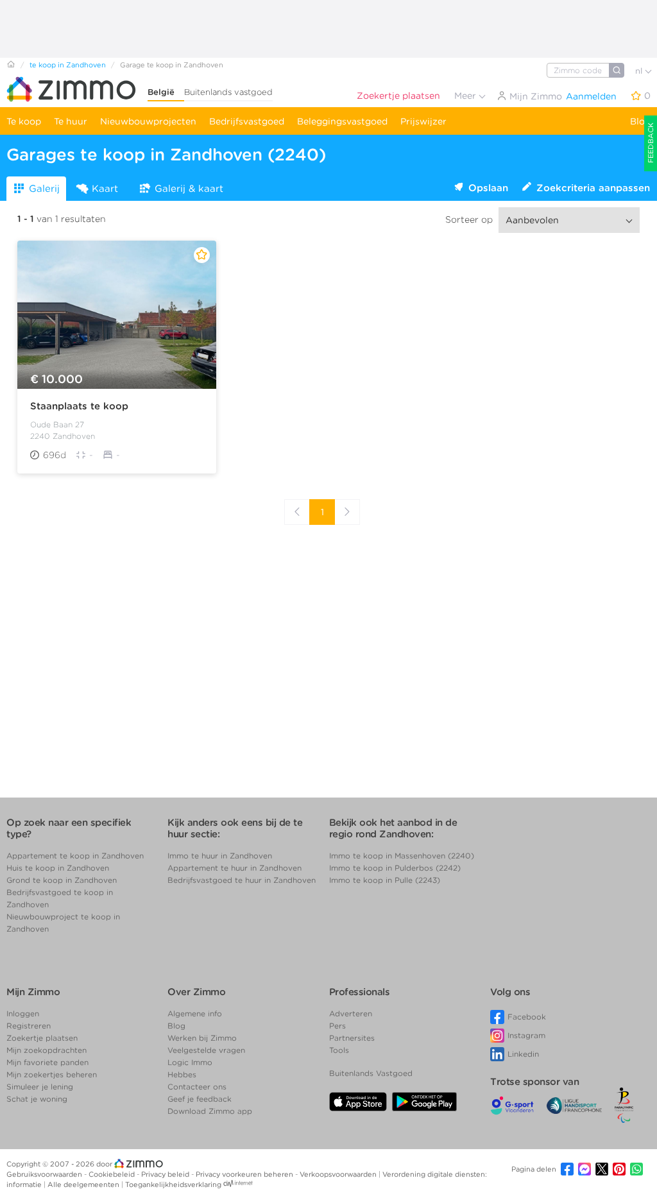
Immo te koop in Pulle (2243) (384, 880)
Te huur (70, 121)
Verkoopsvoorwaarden (339, 1174)
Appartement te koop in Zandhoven (75, 855)
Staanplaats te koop (79, 406)
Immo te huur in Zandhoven (219, 855)
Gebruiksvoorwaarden (45, 1174)
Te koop (23, 121)
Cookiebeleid (113, 1174)
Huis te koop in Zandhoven (57, 868)
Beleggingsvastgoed (342, 121)
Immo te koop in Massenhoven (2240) (401, 855)
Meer (466, 95)
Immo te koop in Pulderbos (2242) (395, 868)
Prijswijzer (423, 121)
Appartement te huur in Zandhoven (234, 868)
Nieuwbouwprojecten (148, 121)
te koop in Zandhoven (68, 64)
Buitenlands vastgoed (228, 92)
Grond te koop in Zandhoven (61, 880)
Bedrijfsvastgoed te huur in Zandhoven (241, 880)
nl (640, 71)
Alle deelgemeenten (84, 1184)
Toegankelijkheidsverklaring (173, 1184)
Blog (640, 121)
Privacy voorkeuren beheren (245, 1174)
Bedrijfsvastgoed (246, 121)
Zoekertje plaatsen (398, 95)
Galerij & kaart (189, 188)
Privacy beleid (166, 1174)
